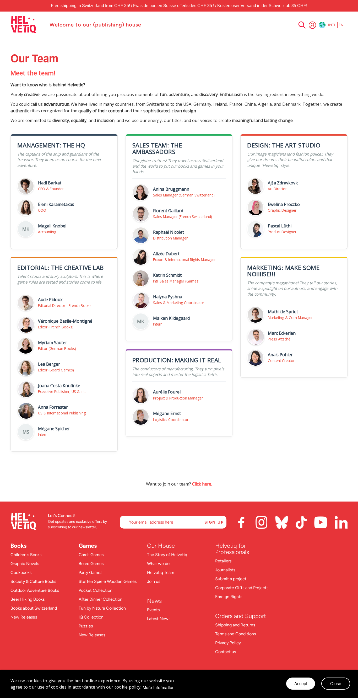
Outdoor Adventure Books (34, 590)
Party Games (90, 572)
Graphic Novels (24, 563)
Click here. (202, 484)
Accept (300, 683)
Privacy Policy (228, 642)
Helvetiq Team (160, 572)
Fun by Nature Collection (102, 608)
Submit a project (230, 578)
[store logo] (27, 25)
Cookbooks (20, 572)
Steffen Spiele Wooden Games (108, 581)
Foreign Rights (228, 596)
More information (159, 687)
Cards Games (91, 554)
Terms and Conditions (235, 633)
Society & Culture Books (33, 581)
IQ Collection (91, 617)
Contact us (225, 651)
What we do (158, 563)
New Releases (23, 617)
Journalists (225, 569)
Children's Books (25, 554)
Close (335, 683)
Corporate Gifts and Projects (241, 587)
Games (88, 545)
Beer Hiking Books (27, 599)
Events (153, 609)
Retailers (223, 560)
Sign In (312, 25)
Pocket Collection (95, 590)
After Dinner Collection (100, 599)
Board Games (91, 563)
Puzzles (86, 626)
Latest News (158, 618)
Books (18, 545)
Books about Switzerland (33, 608)
